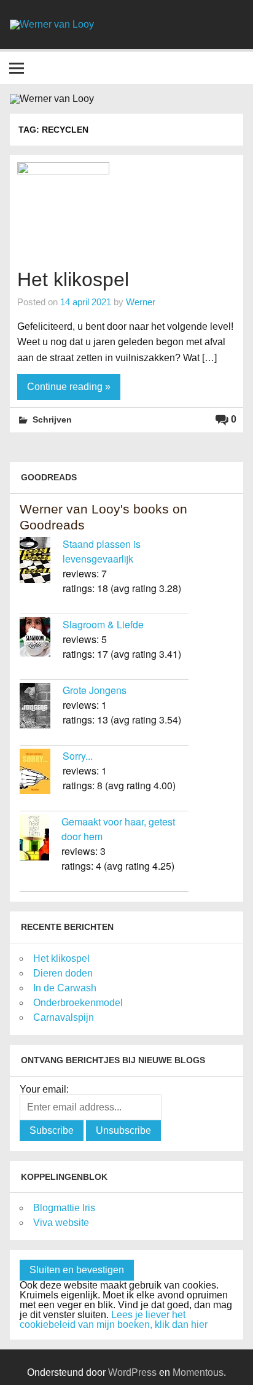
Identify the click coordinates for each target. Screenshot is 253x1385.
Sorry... (78, 756)
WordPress (132, 1372)
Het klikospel (73, 279)
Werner (140, 302)
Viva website (61, 1222)
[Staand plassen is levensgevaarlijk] (41, 562)
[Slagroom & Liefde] (41, 638)
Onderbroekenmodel (78, 1002)
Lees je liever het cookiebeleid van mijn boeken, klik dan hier (114, 1319)
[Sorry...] (41, 773)
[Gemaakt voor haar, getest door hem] (40, 839)
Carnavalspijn (63, 1017)
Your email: (44, 1089)
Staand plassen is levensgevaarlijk (102, 551)
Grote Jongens (94, 690)
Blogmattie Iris (64, 1208)
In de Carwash (64, 988)
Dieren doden (63, 973)
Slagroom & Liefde (103, 624)
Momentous (198, 1372)
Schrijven (52, 419)
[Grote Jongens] (41, 707)
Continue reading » (69, 386)
